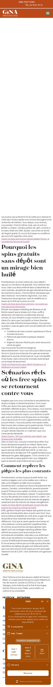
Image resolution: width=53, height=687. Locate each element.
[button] (47, 13)
